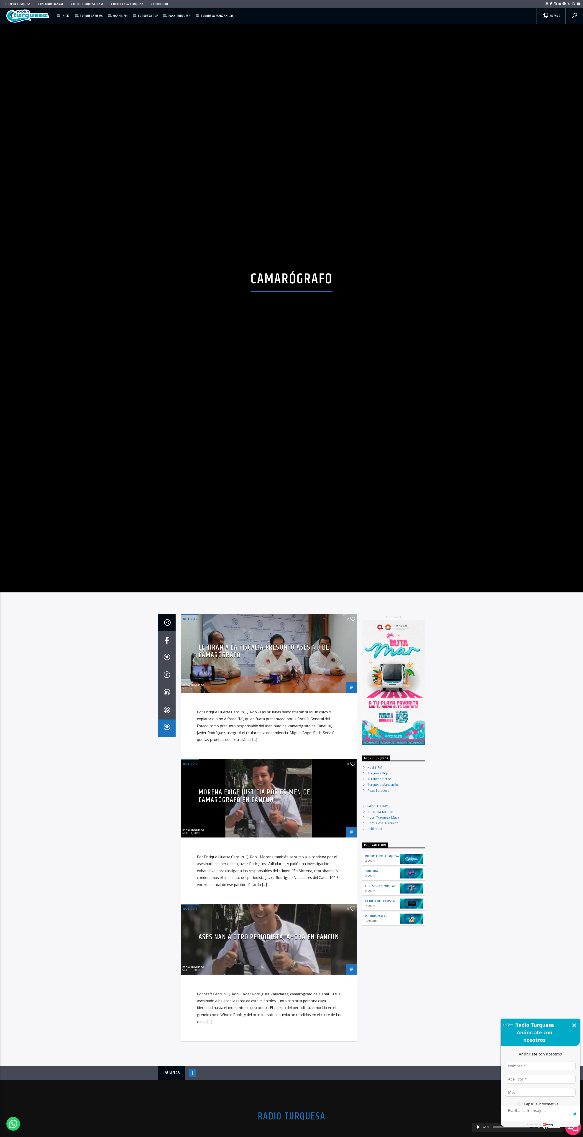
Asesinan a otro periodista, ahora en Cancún (269, 984)
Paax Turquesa (180, 16)
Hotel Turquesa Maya (88, 4)
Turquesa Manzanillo (217, 16)
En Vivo (554, 16)
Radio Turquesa (193, 732)
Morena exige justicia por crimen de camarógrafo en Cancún (254, 843)
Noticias (190, 666)
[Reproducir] (478, 1127)
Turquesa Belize (379, 826)
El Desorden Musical (380, 933)
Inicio (66, 16)
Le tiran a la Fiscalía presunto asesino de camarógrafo (264, 698)
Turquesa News (91, 16)
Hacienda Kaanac (52, 4)
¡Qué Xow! (372, 918)
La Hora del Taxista (380, 948)
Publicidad (160, 4)
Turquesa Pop (148, 16)
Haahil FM (120, 16)
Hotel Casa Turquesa (128, 4)
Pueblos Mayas (376, 963)
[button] (13, 1124)
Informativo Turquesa (382, 903)
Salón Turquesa (19, 4)
